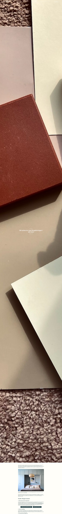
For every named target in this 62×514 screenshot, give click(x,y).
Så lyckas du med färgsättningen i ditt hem (31, 231)
